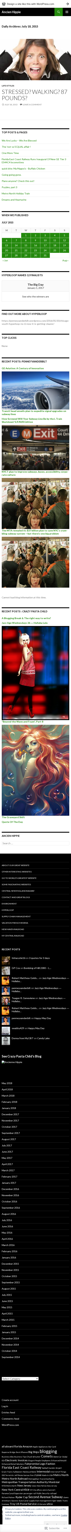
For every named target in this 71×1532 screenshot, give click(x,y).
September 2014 (11, 1357)
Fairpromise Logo (35, 1463)
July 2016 (7, 1220)
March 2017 (8, 1170)
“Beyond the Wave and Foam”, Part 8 (22, 721)
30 (35, 255)
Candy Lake (43, 1038)
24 (45, 250)
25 (54, 250)
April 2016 (7, 1238)
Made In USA (47, 1475)
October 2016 (9, 1201)
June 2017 (7, 1151)
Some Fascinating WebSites (16, 884)
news (34, 1486)
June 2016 (7, 1226)
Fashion (50, 1463)
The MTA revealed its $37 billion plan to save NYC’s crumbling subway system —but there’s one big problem (34, 532)
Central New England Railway (18, 891)
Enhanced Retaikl (59, 1460)
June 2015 (7, 1301)
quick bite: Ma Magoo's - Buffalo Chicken (23, 168)
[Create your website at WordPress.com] (35, 4)
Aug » (65, 260)
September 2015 (11, 1282)
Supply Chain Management (16, 916)
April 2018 (7, 1089)
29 (25, 255)
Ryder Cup (22, 1497)
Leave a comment (32, 104)
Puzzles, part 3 (9, 187)
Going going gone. (11, 174)
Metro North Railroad (15, 1478)
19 (64, 245)
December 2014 (10, 1338)
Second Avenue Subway (45, 1497)
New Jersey (24, 1485)
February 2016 (9, 1251)
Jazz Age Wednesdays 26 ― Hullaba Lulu (25, 622)
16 (35, 245)
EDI (3, 1460)
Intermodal (43, 1471)
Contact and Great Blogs (16, 897)
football (45, 1468)
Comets (47, 1456)
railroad (53, 1493)
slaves (66, 1497)
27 (6, 255)
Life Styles (8, 85)
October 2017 (9, 1126)
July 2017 (7, 1145)
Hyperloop (8, 910)
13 (6, 245)
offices (39, 1490)
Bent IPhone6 (22, 1452)
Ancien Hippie (11, 12)
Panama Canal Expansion (12, 1493)
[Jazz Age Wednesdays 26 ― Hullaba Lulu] (35, 672)
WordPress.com (10, 1424)
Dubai (64, 1457)
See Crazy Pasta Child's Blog (22, 1056)
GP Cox (16, 968)
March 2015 (8, 1319)
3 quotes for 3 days (39, 957)
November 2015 (10, 1269)
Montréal (53, 1482)
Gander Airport (55, 1468)
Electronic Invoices (16, 1460)
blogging (48, 1451)
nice (26, 1489)
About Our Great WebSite (15, 865)
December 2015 (10, 1263)
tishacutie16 (18, 957)
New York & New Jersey (47, 1486)
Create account (10, 1399)
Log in (5, 1406)
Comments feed (10, 1418)
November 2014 (10, 1344)
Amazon (27, 1446)
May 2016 (7, 1232)
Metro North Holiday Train (16, 193)
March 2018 (8, 1095)
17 (45, 245)
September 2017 (11, 1132)
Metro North (61, 1474)
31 (45, 255)
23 (35, 250)
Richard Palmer (8, 1497)
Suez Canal (23, 1500)
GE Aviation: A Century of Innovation (23, 368)
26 (64, 250)
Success (14, 1500)
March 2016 (8, 1245)
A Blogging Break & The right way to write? (26, 618)
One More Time (10, 152)
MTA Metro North (9, 1486)
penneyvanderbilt (21, 988)
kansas (27, 1475)
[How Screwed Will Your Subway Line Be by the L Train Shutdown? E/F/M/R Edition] (35, 447)
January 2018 (9, 1108)
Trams (65, 1500)
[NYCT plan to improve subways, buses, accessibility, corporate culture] (35, 503)
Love (38, 1474)
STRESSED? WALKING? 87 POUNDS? (34, 94)
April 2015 (7, 1313)
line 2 (32, 1475)
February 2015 (9, 1325)
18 (54, 245)
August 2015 (9, 1288)
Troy (12, 1503)
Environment (9, 903)
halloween (17, 1472)
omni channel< (49, 1490)
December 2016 (10, 1189)
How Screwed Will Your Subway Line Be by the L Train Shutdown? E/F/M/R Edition (32, 420)
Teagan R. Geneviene (23, 998)
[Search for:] (35, 843)
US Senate (41, 1504)
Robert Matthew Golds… (25, 978)
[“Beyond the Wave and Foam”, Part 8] (35, 770)
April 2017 (7, 1164)
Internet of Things (58, 1472)
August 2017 (9, 1139)
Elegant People (34, 1460)
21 (16, 250)
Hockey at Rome (29, 1472)
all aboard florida (12, 1446)
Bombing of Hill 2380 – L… (37, 968)
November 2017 (10, 1120)
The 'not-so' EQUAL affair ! (16, 146)
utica (50, 1503)
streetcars (6, 1500)
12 (64, 240)
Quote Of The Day (12, 821)
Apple (35, 1447)
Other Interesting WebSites (17, 871)
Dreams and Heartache (14, 199)
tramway (5, 1504)
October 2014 (9, 1350)
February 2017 (9, 1176)
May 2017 (7, 1157)
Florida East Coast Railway (21, 1467)
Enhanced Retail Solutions (13, 1464)
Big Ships (33, 1451)
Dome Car (57, 1457)
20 (6, 250)
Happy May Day (42, 1018)
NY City (33, 1490)
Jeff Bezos (18, 1475)
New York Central (12, 1489)
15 (25, 245)
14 (16, 245)
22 (25, 250)
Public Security (43, 1493)
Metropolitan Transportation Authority (25, 1482)
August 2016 (9, 1213)
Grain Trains (7, 1472)
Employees (46, 1460)
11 (54, 240)
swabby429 (18, 1028)
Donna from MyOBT (22, 1038)
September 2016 (11, 1207)
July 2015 (7, 1294)
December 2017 (10, 1114)
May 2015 (7, 1307)
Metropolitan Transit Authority (41, 1479)
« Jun (5, 260)
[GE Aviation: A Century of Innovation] (35, 390)
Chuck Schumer (33, 1457)
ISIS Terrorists (8, 1475)
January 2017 (9, 1182)
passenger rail (29, 1493)
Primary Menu (67, 12)
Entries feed (8, 1412)
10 (45, 240)
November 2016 (10, 1195)
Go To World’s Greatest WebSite (19, 878)
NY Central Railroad (13, 935)
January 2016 (9, 1257)
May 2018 (7, 1083)
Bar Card (52, 1447)
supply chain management (40, 1500)
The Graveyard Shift (13, 817)
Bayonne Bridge (9, 1452)
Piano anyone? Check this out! (18, 181)
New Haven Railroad (13, 929)
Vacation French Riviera (15, 923)
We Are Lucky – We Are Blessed (19, 140)
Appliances (43, 1447)
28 (16, 255)
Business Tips (20, 1457)
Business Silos (8, 1457)
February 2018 (9, 1101)
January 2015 (9, 1332)
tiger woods (57, 1500)
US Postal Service (26, 1503)
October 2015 (9, 1276)
